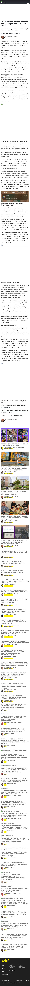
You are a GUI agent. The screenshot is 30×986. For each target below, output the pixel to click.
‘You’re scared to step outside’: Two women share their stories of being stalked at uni (15, 792)
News (15, 471)
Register (11, 972)
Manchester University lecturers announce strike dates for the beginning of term (15, 632)
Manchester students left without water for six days (12, 571)
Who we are (21, 965)
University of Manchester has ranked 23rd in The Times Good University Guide (13, 611)
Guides (15, 36)
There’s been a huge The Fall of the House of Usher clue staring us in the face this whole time (14, 780)
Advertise (11, 965)
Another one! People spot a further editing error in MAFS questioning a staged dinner (13, 803)
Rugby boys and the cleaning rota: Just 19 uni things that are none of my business (14, 864)
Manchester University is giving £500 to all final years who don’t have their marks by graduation (14, 664)
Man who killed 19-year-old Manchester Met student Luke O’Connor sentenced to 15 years (14, 697)
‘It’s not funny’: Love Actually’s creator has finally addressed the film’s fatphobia (14, 815)
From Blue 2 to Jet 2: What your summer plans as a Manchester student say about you (13, 674)
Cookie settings (22, 967)
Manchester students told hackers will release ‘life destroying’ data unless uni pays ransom (14, 686)
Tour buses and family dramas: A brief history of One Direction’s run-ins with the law (14, 769)
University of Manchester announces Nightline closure (13, 562)
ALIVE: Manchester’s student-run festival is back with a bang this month (14, 552)
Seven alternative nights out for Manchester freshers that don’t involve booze (14, 517)
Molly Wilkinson (8, 555)
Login (10, 973)
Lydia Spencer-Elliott (10, 722)
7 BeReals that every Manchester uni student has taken (14, 444)
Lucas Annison (8, 471)
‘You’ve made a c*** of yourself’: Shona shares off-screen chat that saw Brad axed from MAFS (13, 913)
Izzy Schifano (7, 656)
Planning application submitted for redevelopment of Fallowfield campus (14, 493)
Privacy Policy (12, 966)
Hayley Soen (7, 745)
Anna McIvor (7, 584)
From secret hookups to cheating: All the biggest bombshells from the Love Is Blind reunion (12, 877)
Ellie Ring (7, 830)
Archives (11, 967)
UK (5, 710)
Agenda (15, 447)
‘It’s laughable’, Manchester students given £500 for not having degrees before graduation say (12, 653)
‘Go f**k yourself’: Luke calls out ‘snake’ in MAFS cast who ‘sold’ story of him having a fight (14, 935)
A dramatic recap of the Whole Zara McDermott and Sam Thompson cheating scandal (13, 705)
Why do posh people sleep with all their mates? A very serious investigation (15, 890)
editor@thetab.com (19, 980)
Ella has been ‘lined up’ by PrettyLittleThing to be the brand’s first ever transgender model (14, 757)
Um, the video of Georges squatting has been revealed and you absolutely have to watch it (14, 827)
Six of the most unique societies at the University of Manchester (14, 591)
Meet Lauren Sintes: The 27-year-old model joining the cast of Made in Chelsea (14, 853)
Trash (19, 773)
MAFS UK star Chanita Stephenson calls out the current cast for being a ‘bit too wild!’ (14, 925)
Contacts (21, 966)
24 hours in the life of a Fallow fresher (12, 415)
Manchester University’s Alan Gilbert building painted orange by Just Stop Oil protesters (14, 468)
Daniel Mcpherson (9, 625)
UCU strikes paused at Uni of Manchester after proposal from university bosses (15, 581)
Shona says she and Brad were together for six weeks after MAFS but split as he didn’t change (15, 902)
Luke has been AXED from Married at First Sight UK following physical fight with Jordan (14, 946)
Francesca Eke (8, 614)
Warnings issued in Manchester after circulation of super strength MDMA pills (14, 542)
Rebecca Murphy (8, 36)
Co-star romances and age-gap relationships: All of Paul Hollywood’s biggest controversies (13, 719)
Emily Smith (7, 733)
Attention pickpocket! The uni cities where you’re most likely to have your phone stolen (15, 839)
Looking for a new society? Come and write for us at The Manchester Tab (14, 601)
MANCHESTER (8, 448)
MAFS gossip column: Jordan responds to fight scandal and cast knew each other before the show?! (15, 741)
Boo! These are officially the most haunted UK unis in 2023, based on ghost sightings (13, 730)
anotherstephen (9, 709)
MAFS (13, 745)
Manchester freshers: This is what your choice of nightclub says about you (13, 622)
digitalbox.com (6, 980)
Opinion (24, 447)
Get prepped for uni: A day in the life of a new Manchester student (15, 642)
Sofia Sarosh (7, 447)
